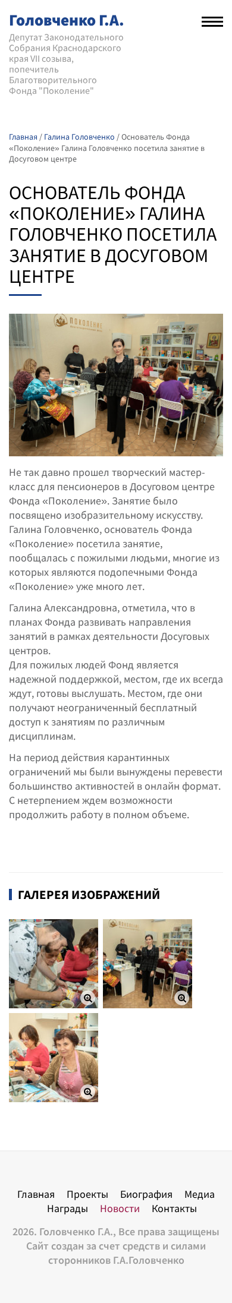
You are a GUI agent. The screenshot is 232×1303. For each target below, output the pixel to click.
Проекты (87, 1194)
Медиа (199, 1194)
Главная (36, 1194)
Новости (120, 1208)
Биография (146, 1194)
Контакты (174, 1208)
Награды (67, 1208)
